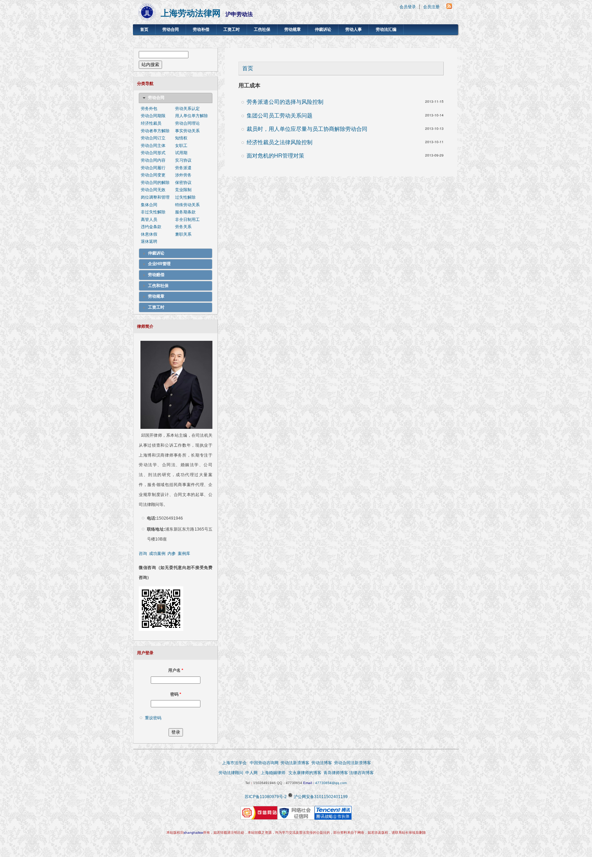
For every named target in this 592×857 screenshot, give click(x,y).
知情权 (181, 138)
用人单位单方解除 (191, 115)
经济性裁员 (151, 123)
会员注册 (431, 6)
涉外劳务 (183, 175)
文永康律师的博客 (304, 772)
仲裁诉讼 (323, 29)
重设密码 (153, 718)
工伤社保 (262, 29)
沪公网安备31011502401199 (321, 796)
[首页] (147, 19)
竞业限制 (183, 189)
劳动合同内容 (153, 160)
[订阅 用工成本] (449, 7)
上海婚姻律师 (273, 772)
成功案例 (157, 553)
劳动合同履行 (153, 167)
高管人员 (149, 219)
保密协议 (183, 182)
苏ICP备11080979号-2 (266, 796)
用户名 (175, 670)
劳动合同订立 (153, 138)
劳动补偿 (201, 29)
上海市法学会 (234, 762)
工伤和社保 (158, 285)
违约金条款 (151, 226)
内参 (172, 553)
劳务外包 (149, 108)
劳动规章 (292, 29)
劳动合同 (170, 29)
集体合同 (149, 204)
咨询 (143, 553)
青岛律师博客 (336, 772)
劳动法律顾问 (231, 772)
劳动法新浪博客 (295, 762)
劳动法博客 (321, 762)
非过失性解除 (153, 212)
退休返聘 (149, 241)
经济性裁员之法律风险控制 (279, 142)
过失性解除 (185, 197)
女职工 (181, 145)
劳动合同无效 (153, 189)
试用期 (181, 152)
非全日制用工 (187, 219)
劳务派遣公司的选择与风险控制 (285, 101)
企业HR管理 (159, 263)
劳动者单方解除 (155, 130)
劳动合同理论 (187, 123)
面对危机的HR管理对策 (275, 155)
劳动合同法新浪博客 (352, 762)
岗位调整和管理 (155, 197)
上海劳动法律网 (191, 13)
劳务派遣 (183, 167)
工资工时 (231, 29)
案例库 (184, 553)
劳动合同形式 (153, 152)
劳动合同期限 (153, 115)
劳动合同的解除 (155, 182)
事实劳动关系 (187, 130)
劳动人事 (353, 29)
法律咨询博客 (361, 772)
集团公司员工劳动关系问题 (279, 115)
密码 (175, 694)
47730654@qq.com (331, 783)
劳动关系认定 (187, 108)
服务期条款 (185, 212)
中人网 (251, 772)
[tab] (175, 98)
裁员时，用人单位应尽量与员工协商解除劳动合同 (307, 129)
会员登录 (407, 6)
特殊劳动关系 (187, 204)
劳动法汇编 (386, 29)
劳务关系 (183, 226)
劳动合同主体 (153, 145)
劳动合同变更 (153, 175)
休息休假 (149, 234)
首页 (144, 29)
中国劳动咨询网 (264, 762)
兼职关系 (183, 234)
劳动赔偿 (156, 274)
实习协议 (183, 160)
